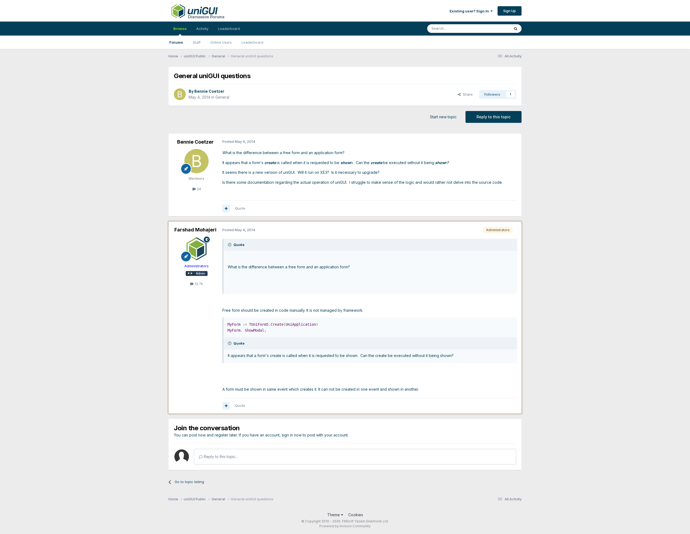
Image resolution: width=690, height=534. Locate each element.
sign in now (292, 435)
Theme (334, 514)
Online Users (221, 42)
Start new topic (443, 117)
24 (198, 189)
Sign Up (509, 11)
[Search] (516, 28)
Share (467, 94)
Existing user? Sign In (470, 11)
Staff (197, 42)
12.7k (198, 284)
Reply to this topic (493, 117)
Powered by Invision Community (345, 526)
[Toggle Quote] (230, 244)
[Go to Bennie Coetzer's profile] (180, 94)
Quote (240, 208)
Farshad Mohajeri (195, 230)
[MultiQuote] (226, 208)
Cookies (355, 514)
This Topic (493, 28)
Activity (202, 28)
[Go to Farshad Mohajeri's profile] (196, 249)
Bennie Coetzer (209, 91)
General (222, 97)
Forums (176, 42)
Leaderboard (252, 42)
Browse (180, 28)
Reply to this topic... (220, 456)
